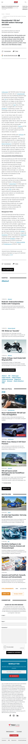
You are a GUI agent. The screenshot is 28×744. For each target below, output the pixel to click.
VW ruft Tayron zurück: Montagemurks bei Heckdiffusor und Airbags (13, 473)
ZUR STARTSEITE (8, 269)
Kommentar (4, 627)
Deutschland (12, 184)
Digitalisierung (7, 244)
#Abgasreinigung (16, 377)
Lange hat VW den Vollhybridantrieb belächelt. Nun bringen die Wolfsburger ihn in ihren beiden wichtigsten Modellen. (14, 419)
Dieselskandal (21, 94)
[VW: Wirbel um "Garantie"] (14, 319)
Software (21, 134)
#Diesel (4, 381)
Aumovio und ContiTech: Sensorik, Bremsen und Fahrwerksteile (14, 576)
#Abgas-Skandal (11, 328)
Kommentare (7, 51)
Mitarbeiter (23, 235)
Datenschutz (13, 740)
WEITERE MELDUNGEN (9, 370)
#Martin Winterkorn (18, 381)
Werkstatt (4, 108)
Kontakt (19, 731)
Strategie (12, 238)
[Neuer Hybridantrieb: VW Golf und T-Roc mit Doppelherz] (14, 401)
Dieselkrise (5, 235)
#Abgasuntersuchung (7, 379)
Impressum (4, 740)
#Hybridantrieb (11, 410)
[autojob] (23, 588)
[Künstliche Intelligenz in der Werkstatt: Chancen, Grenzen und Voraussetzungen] (14, 533)
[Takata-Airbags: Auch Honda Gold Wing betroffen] (14, 346)
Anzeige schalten (18, 593)
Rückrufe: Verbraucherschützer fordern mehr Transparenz (13, 303)
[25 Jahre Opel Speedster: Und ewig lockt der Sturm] (14, 503)
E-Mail (3, 615)
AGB (9, 740)
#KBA (3, 382)
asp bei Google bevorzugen (11, 55)
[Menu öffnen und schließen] (2, 2)
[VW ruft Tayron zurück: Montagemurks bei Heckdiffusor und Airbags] (14, 459)
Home (3, 14)
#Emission (9, 381)
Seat (14, 105)
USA (10, 189)
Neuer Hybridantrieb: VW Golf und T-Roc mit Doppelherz (13, 414)
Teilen (16, 51)
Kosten (22, 231)
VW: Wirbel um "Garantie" (10, 331)
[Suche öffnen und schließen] (25, 2)
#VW (9, 376)
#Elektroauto (11, 439)
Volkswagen (5, 92)
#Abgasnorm (17, 379)
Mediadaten (10, 731)
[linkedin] (17, 715)
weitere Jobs (6, 593)
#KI (8, 541)
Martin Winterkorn (6, 144)
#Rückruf (5, 281)
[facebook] (10, 715)
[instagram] (14, 715)
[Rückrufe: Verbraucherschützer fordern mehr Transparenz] (14, 290)
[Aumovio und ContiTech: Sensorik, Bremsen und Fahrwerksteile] (14, 564)
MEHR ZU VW (6, 488)
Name (3, 621)
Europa (20, 126)
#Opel (9, 512)
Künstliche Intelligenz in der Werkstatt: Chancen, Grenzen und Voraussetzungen (13, 546)
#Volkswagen (15, 376)
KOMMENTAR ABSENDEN (14, 652)
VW (5, 99)
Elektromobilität (21, 242)
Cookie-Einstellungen (22, 740)
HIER (11, 255)
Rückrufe (8, 14)
